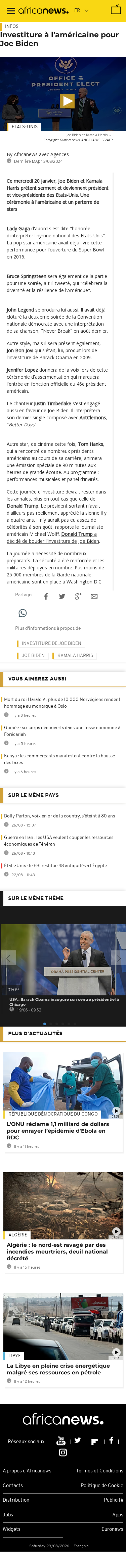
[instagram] (63, 1452)
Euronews (112, 1529)
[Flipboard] (95, 1442)
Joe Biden (33, 655)
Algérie (17, 1235)
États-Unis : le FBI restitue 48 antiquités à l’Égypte (55, 865)
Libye (14, 1356)
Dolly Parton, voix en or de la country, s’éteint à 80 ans (59, 816)
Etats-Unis (25, 127)
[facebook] (111, 1442)
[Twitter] (78, 1442)
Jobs (8, 1515)
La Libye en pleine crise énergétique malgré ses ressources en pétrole (58, 1369)
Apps (117, 1515)
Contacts (13, 1486)
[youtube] (61, 1442)
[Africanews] (43, 11)
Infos (11, 26)
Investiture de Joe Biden (51, 643)
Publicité (113, 1500)
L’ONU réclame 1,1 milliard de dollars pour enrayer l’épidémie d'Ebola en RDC (58, 1131)
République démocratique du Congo (53, 1114)
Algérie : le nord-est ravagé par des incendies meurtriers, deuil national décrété (57, 1252)
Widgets (11, 1529)
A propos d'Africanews (27, 1471)
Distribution (16, 1500)
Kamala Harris (75, 655)
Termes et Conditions (99, 1471)
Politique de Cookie (102, 1486)
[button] (67, 101)
